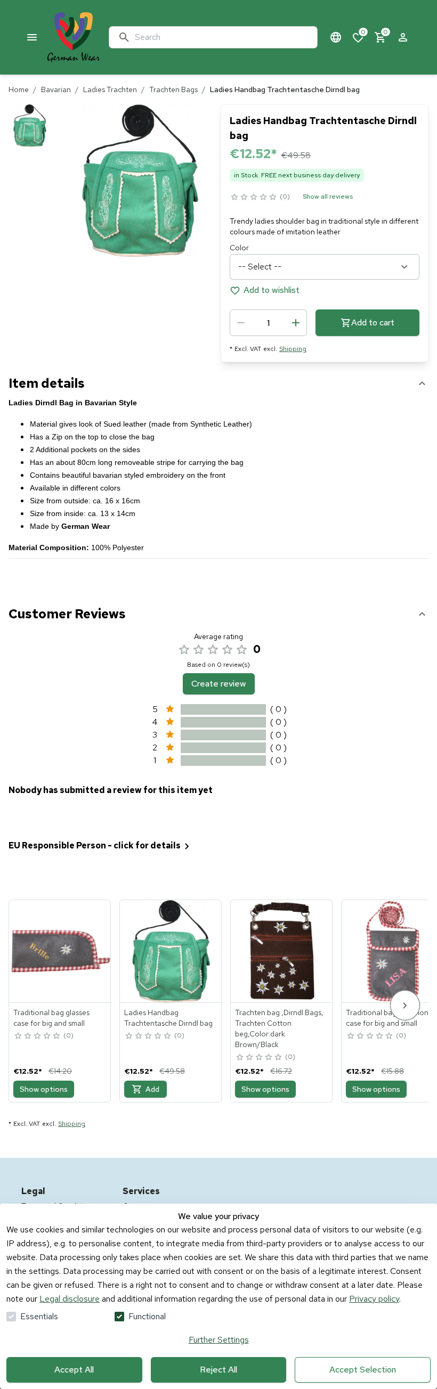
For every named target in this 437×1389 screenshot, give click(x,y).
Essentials (39, 1316)
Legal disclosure (69, 1298)
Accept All (74, 1369)
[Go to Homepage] (73, 37)
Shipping (292, 349)
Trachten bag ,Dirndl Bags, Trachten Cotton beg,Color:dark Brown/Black (279, 1028)
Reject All (218, 1369)
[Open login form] (403, 37)
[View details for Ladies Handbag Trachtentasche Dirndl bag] (171, 951)
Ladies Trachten (110, 89)
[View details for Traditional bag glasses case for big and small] (60, 951)
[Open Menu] (32, 37)
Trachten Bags (173, 89)
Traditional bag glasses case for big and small (51, 1018)
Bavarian (56, 89)
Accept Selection (362, 1369)
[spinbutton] (268, 323)
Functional (147, 1316)
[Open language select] (335, 37)
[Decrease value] (241, 323)
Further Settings (219, 1339)
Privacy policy (374, 1298)
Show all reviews (328, 196)
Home (19, 89)
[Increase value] (295, 323)
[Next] (405, 1005)
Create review (218, 683)
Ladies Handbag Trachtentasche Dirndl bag (168, 1018)
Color (239, 247)
